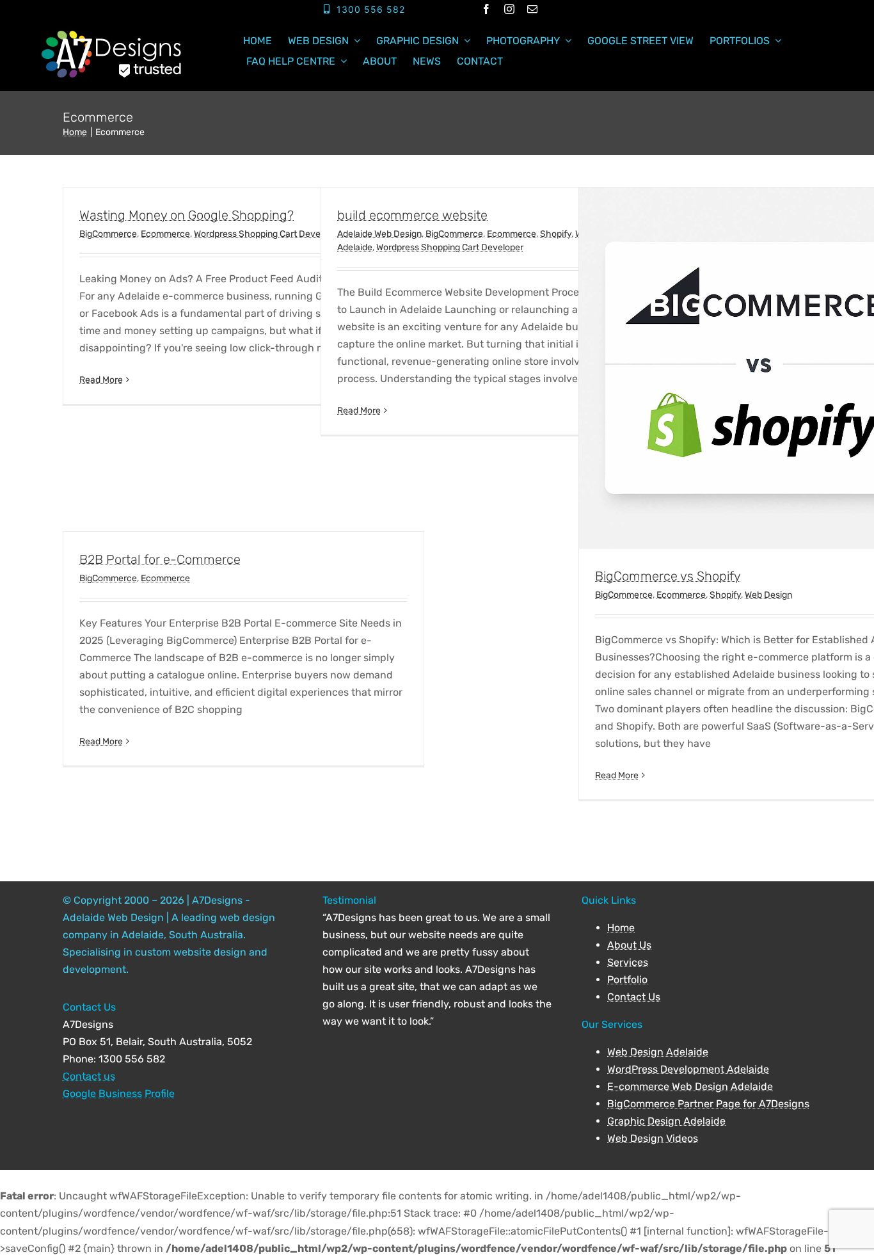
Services (627, 962)
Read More (101, 379)
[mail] (532, 9)
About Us (629, 945)
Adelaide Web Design (379, 233)
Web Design (768, 594)
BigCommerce (108, 233)
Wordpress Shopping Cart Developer (267, 233)
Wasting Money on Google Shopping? (186, 215)
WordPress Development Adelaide (688, 1069)
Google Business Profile (119, 1093)
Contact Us (633, 997)
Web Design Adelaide (657, 1052)
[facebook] (486, 9)
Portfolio (627, 979)
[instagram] (509, 9)
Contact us (89, 1076)
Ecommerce (165, 233)
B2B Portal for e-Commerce (160, 559)
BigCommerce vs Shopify (668, 576)
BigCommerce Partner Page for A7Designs (708, 1104)
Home (621, 928)
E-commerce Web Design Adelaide (690, 1086)
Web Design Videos (652, 1138)
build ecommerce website (412, 215)
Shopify (555, 233)
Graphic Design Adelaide (666, 1121)
